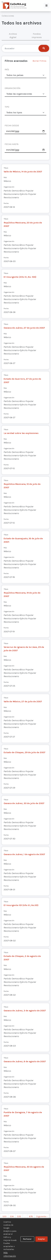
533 (4, 1216)
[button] (46, 5)
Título (6, 168)
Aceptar (41, 1239)
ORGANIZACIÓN (12, 88)
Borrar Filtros (39, 61)
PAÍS (7, 69)
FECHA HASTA (11, 144)
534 (12, 1216)
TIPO (7, 106)
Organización (9, 187)
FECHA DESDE (12, 125)
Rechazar (27, 1239)
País (5, 177)
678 (31, 1216)
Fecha (6, 203)
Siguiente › (41, 1216)
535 (19, 1216)
